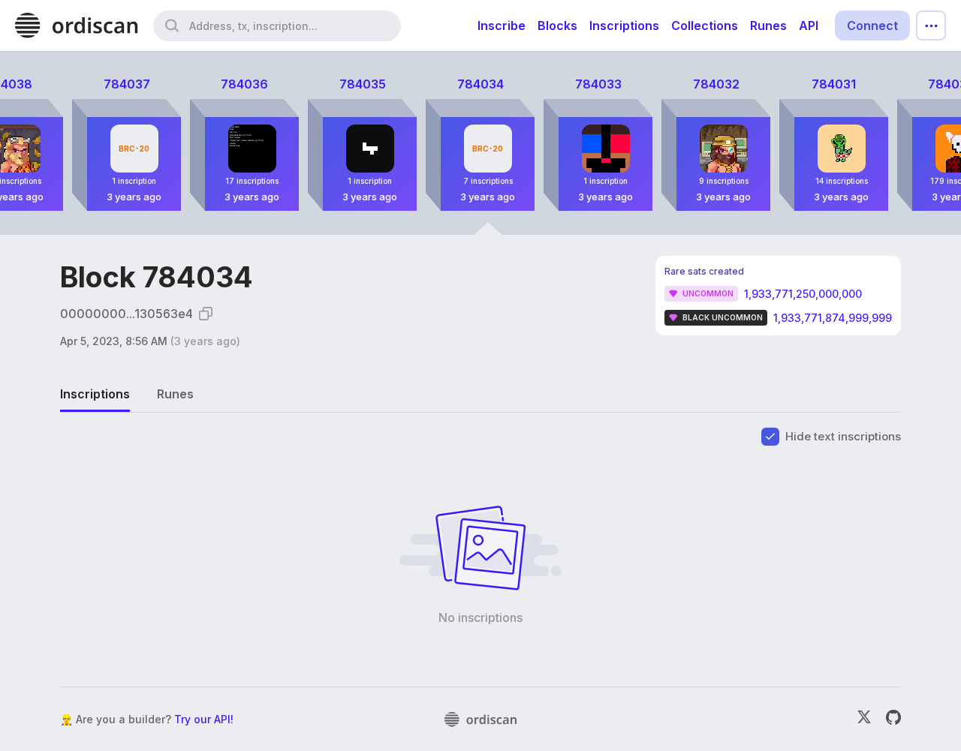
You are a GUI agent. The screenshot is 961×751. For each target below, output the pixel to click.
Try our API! (203, 719)
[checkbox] (770, 437)
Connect (872, 25)
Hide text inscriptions (843, 436)
